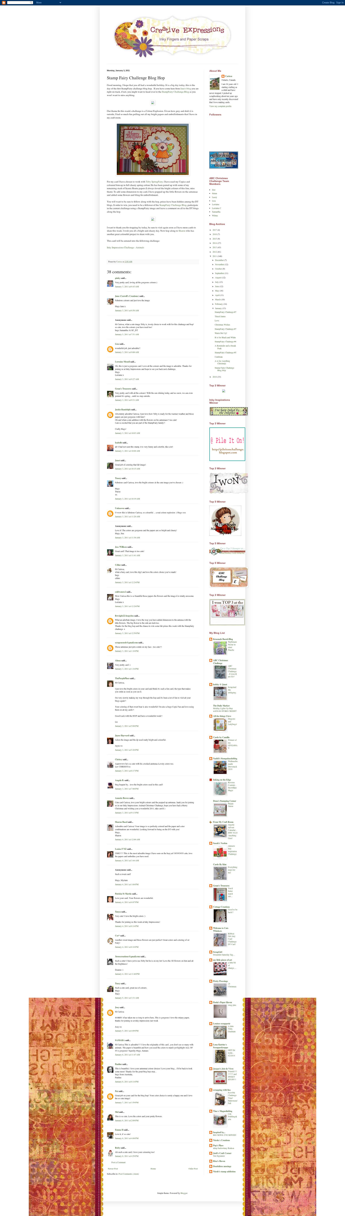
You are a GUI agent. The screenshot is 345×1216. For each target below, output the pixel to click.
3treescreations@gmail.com (127, 956)
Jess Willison (121, 546)
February (219, 303)
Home (153, 1168)
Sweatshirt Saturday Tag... (224, 954)
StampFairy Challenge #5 (225, 352)
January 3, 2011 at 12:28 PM (127, 606)
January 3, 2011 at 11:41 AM (127, 555)
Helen (214, 193)
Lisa (117, 343)
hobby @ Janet (220, 684)
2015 (215, 238)
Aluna (118, 660)
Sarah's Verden (220, 843)
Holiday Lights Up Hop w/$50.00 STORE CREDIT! (225, 709)
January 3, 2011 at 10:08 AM (127, 450)
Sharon (182, 230)
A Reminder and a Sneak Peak (225, 347)
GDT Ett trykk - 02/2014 (231, 1053)
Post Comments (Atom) (129, 1173)
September (220, 273)
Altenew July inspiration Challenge (232, 850)
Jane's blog (185, 88)
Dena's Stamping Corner (224, 800)
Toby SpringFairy (154, 181)
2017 (215, 229)
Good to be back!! (232, 911)
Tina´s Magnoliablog (222, 1111)
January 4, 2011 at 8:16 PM (127, 946)
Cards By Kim (219, 864)
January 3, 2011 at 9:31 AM (127, 399)
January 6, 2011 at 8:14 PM (127, 1081)
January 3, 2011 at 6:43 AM (127, 286)
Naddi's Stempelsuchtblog (225, 758)
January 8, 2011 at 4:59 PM (127, 1156)
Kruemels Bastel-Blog (223, 639)
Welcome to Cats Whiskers (220, 929)
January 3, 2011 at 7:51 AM (127, 334)
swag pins (232, 1005)
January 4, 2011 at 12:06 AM (127, 839)
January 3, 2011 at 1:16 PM (127, 650)
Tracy (117, 983)
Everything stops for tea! (232, 870)
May (217, 290)
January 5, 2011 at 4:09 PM (127, 1030)
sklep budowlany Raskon (223, 1148)
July (217, 281)
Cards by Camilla (221, 737)
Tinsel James (220, 316)
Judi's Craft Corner (222, 1153)
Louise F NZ (120, 848)
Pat (116, 1091)
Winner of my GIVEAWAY (232, 744)
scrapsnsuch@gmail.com (126, 642)
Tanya (118, 911)
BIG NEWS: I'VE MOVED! (224, 1135)
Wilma (215, 215)
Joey (117, 1007)
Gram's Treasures (123, 388)
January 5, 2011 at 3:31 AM (127, 997)
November (220, 264)
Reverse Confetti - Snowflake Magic (232, 786)
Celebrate (219, 356)
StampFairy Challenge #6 (225, 341)
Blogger (184, 1193)
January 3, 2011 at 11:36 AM (127, 537)
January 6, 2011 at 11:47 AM (127, 1054)
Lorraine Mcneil (122, 361)
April (217, 295)
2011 (215, 256)
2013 (215, 247)
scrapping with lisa (222, 1089)
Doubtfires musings (222, 1166)
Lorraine (215, 204)
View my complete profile (220, 106)
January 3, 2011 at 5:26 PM (127, 749)
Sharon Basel (121, 821)
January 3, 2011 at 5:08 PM (127, 725)
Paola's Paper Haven (222, 1002)
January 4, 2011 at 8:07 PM (127, 902)
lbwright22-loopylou (124, 615)
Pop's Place (218, 1145)
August (218, 277)
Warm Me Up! (221, 333)
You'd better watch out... (230, 892)
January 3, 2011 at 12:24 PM (127, 582)
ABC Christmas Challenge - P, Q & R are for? (232, 671)
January (218, 308)
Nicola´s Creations (221, 1140)
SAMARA (120, 1040)
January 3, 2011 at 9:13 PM (127, 812)
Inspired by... (219, 1132)
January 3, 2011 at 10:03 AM (127, 433)
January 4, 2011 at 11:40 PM (127, 973)
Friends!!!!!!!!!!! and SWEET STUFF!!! (232, 1075)
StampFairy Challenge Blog (175, 91)
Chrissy (118, 759)
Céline (118, 564)
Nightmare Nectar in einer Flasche (232, 645)
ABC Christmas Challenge (220, 662)
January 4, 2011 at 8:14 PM (127, 926)
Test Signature (219, 1156)
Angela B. (119, 780)
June (217, 286)
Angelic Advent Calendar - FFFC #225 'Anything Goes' (233, 831)
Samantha (216, 211)
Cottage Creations (221, 906)
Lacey (214, 197)
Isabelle (118, 442)
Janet (117, 460)
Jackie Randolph (123, 409)
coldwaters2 (120, 591)
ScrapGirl (217, 951)
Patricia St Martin (123, 893)
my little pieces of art (222, 959)
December (219, 260)
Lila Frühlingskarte (232, 1116)
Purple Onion (230, 805)
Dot (213, 189)
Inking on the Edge (222, 779)
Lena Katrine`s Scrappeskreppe (220, 1046)
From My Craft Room (223, 821)
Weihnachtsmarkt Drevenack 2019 (233, 765)
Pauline (118, 1064)
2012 (215, 251)
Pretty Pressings (220, 981)
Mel (116, 1112)
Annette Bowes (122, 798)
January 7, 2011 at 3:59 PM (127, 1102)
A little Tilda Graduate (232, 1029)
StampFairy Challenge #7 (225, 312)
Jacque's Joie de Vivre (223, 1068)
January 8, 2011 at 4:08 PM (127, 1138)
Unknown (119, 508)
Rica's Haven (219, 1161)
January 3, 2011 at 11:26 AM (127, 516)
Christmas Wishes (222, 324)
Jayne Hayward (122, 735)
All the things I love (222, 716)
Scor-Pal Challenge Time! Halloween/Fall (232, 1098)
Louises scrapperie (221, 1023)
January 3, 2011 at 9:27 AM (127, 379)
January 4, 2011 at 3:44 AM (127, 860)
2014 (215, 242)
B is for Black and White (225, 337)
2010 (215, 376)
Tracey (118, 478)
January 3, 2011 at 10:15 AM (127, 468)
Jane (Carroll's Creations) (127, 296)
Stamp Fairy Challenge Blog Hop (224, 369)
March (218, 299)
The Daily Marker (221, 705)
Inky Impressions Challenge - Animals (125, 247)
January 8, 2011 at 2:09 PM (127, 1120)
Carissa (228, 76)
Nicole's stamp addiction (224, 1171)
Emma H (119, 1129)
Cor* (117, 935)
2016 (215, 234)
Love (217, 320)
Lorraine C (216, 208)
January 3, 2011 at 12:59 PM (127, 633)
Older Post (193, 1168)
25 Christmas (232, 985)
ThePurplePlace (122, 678)
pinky (117, 278)
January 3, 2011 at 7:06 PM (127, 788)
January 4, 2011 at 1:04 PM (127, 884)
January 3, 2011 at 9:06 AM (127, 352)
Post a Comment (118, 1162)
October (218, 268)
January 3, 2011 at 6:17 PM (127, 770)
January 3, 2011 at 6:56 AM (127, 310)
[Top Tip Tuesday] (223, 391)
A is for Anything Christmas (222, 362)
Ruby (117, 1147)
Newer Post (113, 1168)
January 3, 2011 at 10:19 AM (127, 498)
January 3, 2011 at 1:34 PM (127, 668)
